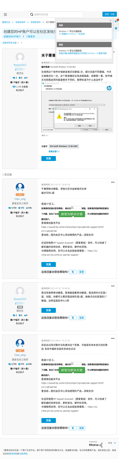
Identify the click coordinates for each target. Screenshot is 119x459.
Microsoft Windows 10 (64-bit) (64, 146)
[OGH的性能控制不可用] (21, 43)
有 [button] (73, 271)
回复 (48, 158)
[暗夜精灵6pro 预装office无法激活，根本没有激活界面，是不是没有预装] (18, 43)
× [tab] (110, 20)
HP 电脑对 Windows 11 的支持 (72, 34)
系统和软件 (20, 22)
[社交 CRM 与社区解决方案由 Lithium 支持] (95, 444)
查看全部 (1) (54, 151)
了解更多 (30, 36)
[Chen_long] (20, 187)
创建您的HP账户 (12, 36)
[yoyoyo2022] (20, 57)
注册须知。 (24, 453)
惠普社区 (6, 22)
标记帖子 (20, 90)
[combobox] (55, 14)
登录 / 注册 (110, 14)
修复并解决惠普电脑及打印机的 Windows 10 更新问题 (83, 53)
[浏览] (4, 14)
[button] (77, 107)
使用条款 (13, 453)
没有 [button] (81, 271)
